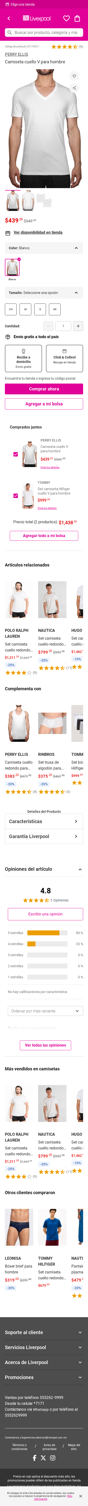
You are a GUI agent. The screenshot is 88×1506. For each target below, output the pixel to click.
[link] (19, 624)
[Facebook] (34, 1458)
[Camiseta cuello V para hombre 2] (28, 200)
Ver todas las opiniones (45, 1045)
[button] (64, 47)
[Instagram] (52, 1458)
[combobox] (45, 1011)
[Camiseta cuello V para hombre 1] (13, 200)
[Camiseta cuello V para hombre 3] (44, 200)
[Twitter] (43, 1458)
